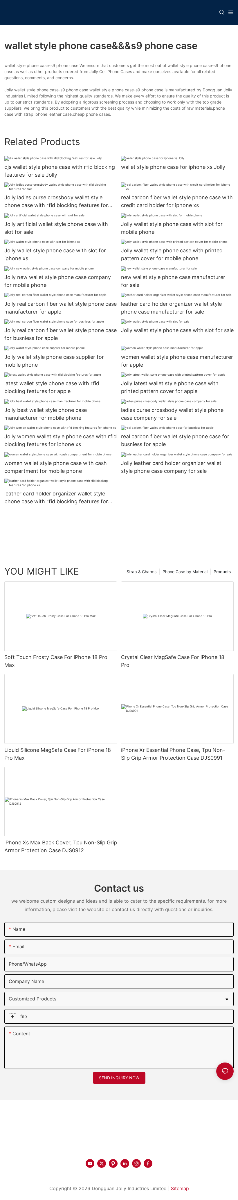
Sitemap (180, 1188)
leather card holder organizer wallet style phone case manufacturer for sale (171, 308)
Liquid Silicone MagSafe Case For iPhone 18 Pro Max (57, 754)
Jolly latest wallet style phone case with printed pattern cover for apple (170, 387)
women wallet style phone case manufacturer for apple (177, 361)
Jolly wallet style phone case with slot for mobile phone (172, 228)
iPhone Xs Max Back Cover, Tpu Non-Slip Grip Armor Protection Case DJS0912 (60, 846)
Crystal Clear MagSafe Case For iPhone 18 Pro (172, 661)
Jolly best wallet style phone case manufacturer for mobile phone (45, 414)
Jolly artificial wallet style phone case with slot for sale (56, 228)
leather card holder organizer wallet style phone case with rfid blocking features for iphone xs (56, 498)
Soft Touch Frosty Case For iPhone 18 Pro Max (55, 661)
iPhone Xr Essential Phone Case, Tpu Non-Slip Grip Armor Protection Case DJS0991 (173, 754)
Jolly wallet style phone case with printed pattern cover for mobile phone (172, 254)
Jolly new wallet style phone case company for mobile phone (57, 281)
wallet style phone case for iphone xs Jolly (173, 167)
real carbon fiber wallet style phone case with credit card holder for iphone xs (177, 201)
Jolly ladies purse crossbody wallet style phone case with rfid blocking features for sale (56, 201)
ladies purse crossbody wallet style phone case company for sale (172, 414)
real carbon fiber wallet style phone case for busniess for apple (175, 440)
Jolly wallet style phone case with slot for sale (177, 330)
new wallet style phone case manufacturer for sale (173, 281)
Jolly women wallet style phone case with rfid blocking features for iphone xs (60, 440)
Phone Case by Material (185, 571)
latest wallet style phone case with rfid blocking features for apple (51, 387)
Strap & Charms (141, 571)
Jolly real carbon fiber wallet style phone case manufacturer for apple (60, 308)
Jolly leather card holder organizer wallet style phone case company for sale (171, 467)
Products (222, 571)
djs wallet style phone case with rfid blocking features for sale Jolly (59, 171)
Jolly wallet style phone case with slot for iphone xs (55, 254)
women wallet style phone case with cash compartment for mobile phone (55, 467)
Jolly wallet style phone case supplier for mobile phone (54, 361)
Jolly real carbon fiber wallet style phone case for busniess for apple (60, 334)
